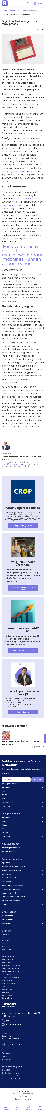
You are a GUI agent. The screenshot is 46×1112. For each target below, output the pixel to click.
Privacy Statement (23, 1099)
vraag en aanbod (15, 171)
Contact (5, 943)
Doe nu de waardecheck (23, 651)
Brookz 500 (6, 1070)
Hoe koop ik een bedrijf (10, 1076)
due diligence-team (12, 205)
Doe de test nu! (23, 712)
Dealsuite (5, 1057)
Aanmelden (38, 779)
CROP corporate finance (14, 464)
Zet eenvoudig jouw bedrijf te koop (23, 588)
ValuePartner (6, 1060)
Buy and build (7, 998)
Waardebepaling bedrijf (10, 968)
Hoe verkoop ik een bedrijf (11, 1079)
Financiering (6, 974)
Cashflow (5, 992)
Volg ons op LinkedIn (14, 1044)
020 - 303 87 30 (12, 1021)
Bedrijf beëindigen (8, 980)
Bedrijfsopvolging (8, 983)
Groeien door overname (10, 1073)
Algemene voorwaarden (23, 1094)
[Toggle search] (28, 3)
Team (4, 937)
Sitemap (5, 946)
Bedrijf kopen (6, 963)
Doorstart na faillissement (11, 977)
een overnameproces (27, 198)
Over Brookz (6, 934)
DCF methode (7, 995)
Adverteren (6, 940)
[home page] (5, 3)
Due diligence (7, 989)
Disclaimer (23, 1096)
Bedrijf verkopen (7, 960)
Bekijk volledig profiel (23, 525)
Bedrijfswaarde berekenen (11, 966)
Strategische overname (10, 971)
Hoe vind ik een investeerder (12, 1082)
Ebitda (4, 986)
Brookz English (7, 949)
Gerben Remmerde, (12, 456)
